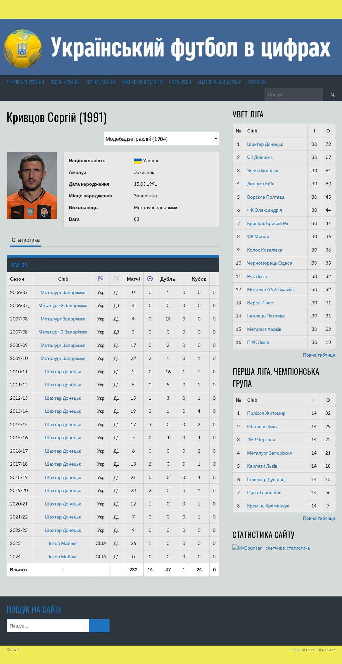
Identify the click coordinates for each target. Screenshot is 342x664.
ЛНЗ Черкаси (261, 439)
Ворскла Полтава (266, 197)
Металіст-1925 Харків (270, 289)
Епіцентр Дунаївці (266, 479)
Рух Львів (257, 276)
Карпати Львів (262, 466)
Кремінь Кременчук (268, 505)
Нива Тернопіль (264, 492)
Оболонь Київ (262, 426)
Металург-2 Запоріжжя (63, 305)
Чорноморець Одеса (269, 263)
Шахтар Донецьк (63, 371)
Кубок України (65, 81)
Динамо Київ (260, 183)
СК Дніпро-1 (260, 157)
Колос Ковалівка (264, 250)
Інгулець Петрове (266, 315)
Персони (257, 81)
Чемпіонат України (25, 81)
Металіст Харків (264, 329)
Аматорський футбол (219, 81)
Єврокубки (180, 81)
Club (252, 130)
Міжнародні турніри (142, 81)
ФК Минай (258, 236)
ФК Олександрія (264, 210)
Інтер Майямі (63, 543)
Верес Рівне (260, 302)
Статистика (26, 239)
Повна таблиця (319, 355)
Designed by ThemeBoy (313, 650)
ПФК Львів (258, 342)
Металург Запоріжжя (63, 292)
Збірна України (100, 81)
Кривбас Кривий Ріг (268, 223)
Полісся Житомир (266, 413)
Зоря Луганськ (262, 170)
